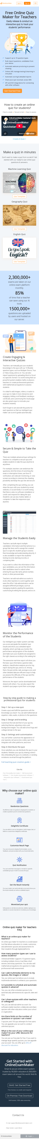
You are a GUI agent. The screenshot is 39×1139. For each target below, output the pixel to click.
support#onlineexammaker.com (21, 1123)
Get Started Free (12, 90)
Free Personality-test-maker (11, 773)
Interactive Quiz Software (11, 777)
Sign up (27, 3)
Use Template (19, 196)
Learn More (18, 1128)
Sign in (19, 3)
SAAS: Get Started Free (19, 1085)
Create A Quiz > (19, 139)
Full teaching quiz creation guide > (16, 762)
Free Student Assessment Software (21, 775)
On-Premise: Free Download (19, 1096)
